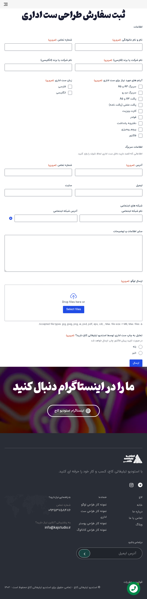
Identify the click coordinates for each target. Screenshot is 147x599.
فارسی (62, 86)
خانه (139, 505)
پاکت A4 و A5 (128, 99)
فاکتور (132, 135)
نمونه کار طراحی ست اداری (94, 514)
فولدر (133, 117)
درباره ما (137, 512)
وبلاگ (139, 525)
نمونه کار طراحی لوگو (94, 505)
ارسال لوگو (131, 281)
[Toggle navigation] (27, 4)
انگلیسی (61, 93)
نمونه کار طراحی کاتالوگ (92, 530)
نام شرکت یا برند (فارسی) (123, 60)
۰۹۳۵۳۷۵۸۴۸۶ (59, 510)
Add (10, 218)
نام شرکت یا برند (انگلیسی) (56, 60)
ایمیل (139, 185)
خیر (134, 353)
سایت (68, 185)
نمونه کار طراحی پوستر (93, 524)
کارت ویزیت (129, 111)
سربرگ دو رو (129, 93)
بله (134, 347)
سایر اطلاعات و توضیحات (127, 231)
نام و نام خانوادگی (127, 40)
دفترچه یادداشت (126, 123)
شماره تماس (60, 40)
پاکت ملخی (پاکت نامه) (122, 105)
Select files (73, 309)
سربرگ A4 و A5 (127, 86)
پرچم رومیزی (128, 129)
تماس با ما (135, 518)
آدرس (134, 165)
